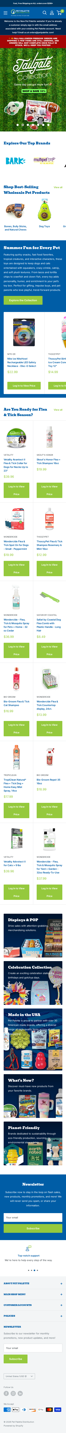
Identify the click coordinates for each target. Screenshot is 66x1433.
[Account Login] (52, 13)
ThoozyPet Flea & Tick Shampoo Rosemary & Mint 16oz (49, 545)
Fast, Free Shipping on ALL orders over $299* (33, 3)
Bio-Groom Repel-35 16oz (48, 781)
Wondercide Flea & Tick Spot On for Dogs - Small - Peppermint (16, 545)
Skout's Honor (45, 455)
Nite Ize (11, 354)
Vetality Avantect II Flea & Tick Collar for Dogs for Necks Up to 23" (16, 465)
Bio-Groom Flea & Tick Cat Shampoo (16, 703)
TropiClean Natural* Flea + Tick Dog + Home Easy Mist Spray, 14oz (15, 785)
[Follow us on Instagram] (13, 1393)
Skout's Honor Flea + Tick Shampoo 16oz (48, 461)
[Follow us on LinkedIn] (20, 1393)
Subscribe (33, 1228)
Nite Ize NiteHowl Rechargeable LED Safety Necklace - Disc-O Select (21, 362)
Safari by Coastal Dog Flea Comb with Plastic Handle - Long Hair (49, 625)
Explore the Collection (23, 300)
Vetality (8, 455)
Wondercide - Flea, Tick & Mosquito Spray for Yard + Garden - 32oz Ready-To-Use (49, 867)
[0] (59, 13)
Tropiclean (10, 775)
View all (58, 187)
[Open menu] (5, 12)
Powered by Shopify (13, 1425)
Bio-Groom (9, 697)
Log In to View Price (24, 385)
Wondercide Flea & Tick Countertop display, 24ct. (47, 705)
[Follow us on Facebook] (6, 1393)
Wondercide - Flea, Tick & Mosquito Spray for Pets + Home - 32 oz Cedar (16, 625)
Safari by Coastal (47, 615)
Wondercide (10, 537)
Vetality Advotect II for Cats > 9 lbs (15, 863)
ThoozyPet (43, 537)
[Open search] (45, 13)
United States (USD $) (16, 1376)
